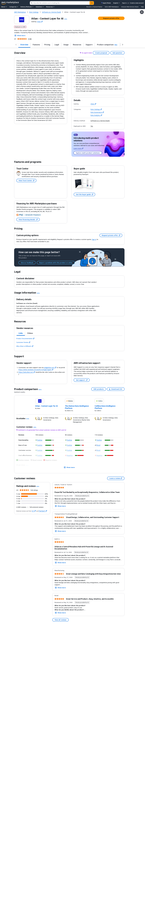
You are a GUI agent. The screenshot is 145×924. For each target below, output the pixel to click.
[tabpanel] (69, 342)
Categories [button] (12, 7)
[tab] (20, 333)
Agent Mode (107, 3)
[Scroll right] (122, 44)
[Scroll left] (16, 44)
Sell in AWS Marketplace (112, 7)
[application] (49, 440)
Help (142, 7)
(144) (29, 39)
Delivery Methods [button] (26, 7)
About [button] (3, 7)
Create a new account (137, 3)
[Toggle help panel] (142, 12)
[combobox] (60, 3)
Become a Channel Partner (94, 7)
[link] (74, 12)
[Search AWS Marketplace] (92, 3)
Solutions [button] (39, 7)
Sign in (124, 3)
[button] (65, 19)
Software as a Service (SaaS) (100, 121)
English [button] (115, 3)
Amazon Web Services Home (130, 7)
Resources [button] (49, 7)
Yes (92, 126)
